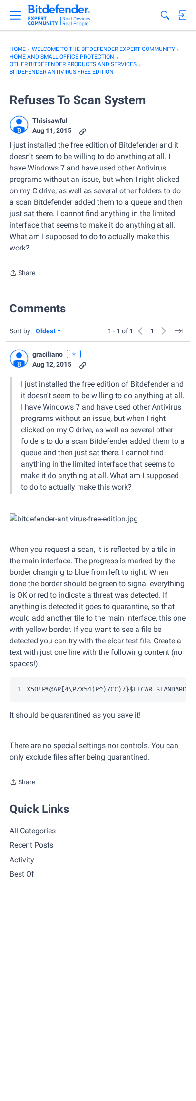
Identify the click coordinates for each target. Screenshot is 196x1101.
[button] (19, 124)
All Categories (33, 830)
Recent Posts (31, 845)
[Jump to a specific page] (178, 331)
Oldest (46, 331)
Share (22, 274)
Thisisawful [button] (50, 120)
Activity (22, 859)
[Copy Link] (82, 131)
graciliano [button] (47, 354)
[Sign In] (182, 15)
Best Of (22, 874)
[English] (60, 15)
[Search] (165, 15)
